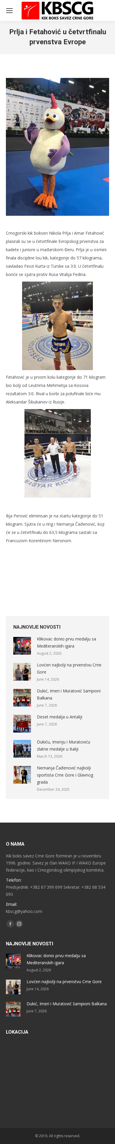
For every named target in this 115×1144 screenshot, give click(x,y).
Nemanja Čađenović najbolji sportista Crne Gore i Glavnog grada (65, 775)
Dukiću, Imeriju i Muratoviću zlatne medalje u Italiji (63, 745)
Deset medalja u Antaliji (59, 717)
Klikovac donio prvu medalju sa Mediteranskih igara (66, 642)
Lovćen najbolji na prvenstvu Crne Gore (69, 668)
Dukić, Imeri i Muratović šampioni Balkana (69, 694)
